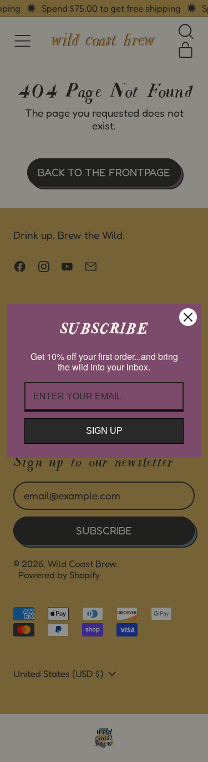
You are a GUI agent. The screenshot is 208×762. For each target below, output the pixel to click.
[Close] (188, 317)
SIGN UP (104, 430)
